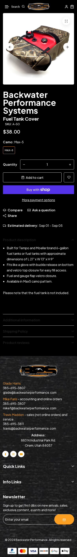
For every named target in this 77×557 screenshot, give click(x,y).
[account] (66, 7)
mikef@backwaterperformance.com (29, 408)
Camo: (13, 142)
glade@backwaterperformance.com (29, 392)
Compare (15, 210)
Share (12, 216)
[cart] (72, 7)
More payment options (38, 200)
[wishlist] (69, 177)
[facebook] (5, 454)
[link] (66, 21)
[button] (7, 6)
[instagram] (13, 454)
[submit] (64, 519)
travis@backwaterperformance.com (29, 428)
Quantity (10, 164)
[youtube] (21, 454)
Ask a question (43, 210)
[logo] (38, 6)
